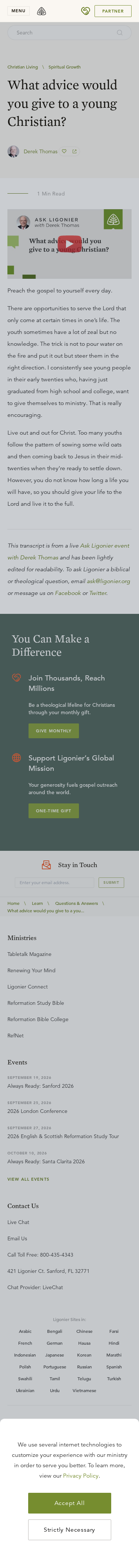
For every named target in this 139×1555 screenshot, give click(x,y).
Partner (113, 11)
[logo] (41, 11)
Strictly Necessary (69, 1530)
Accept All (69, 1503)
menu (18, 10)
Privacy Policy (81, 1475)
